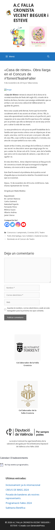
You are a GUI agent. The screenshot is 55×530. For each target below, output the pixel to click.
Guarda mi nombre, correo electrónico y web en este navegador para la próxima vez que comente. (28, 309)
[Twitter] (12, 224)
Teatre (42, 232)
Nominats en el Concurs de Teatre (20, 239)
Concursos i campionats (17, 232)
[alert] (27, 464)
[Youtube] (23, 224)
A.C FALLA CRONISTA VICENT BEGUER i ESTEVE (31, 13)
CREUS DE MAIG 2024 (17, 489)
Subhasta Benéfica (15, 507)
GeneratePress (38, 525)
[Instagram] (18, 224)
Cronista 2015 (32, 232)
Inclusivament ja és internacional (23, 485)
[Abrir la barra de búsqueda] (48, 56)
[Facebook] (7, 224)
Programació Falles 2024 (19, 503)
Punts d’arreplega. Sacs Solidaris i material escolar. (27, 236)
